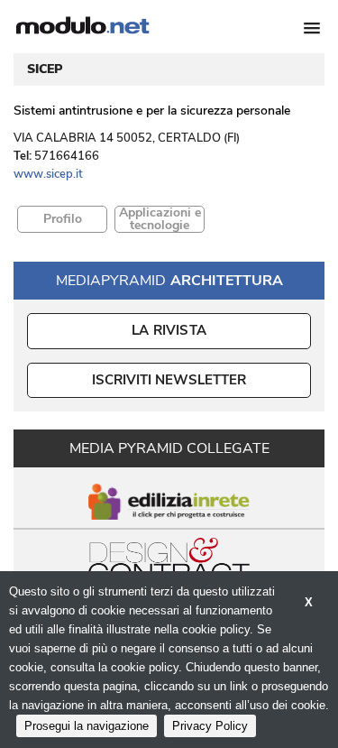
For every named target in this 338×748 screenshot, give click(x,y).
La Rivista (169, 330)
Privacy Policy (210, 726)
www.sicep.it (48, 174)
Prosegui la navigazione (86, 726)
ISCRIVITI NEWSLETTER (169, 380)
